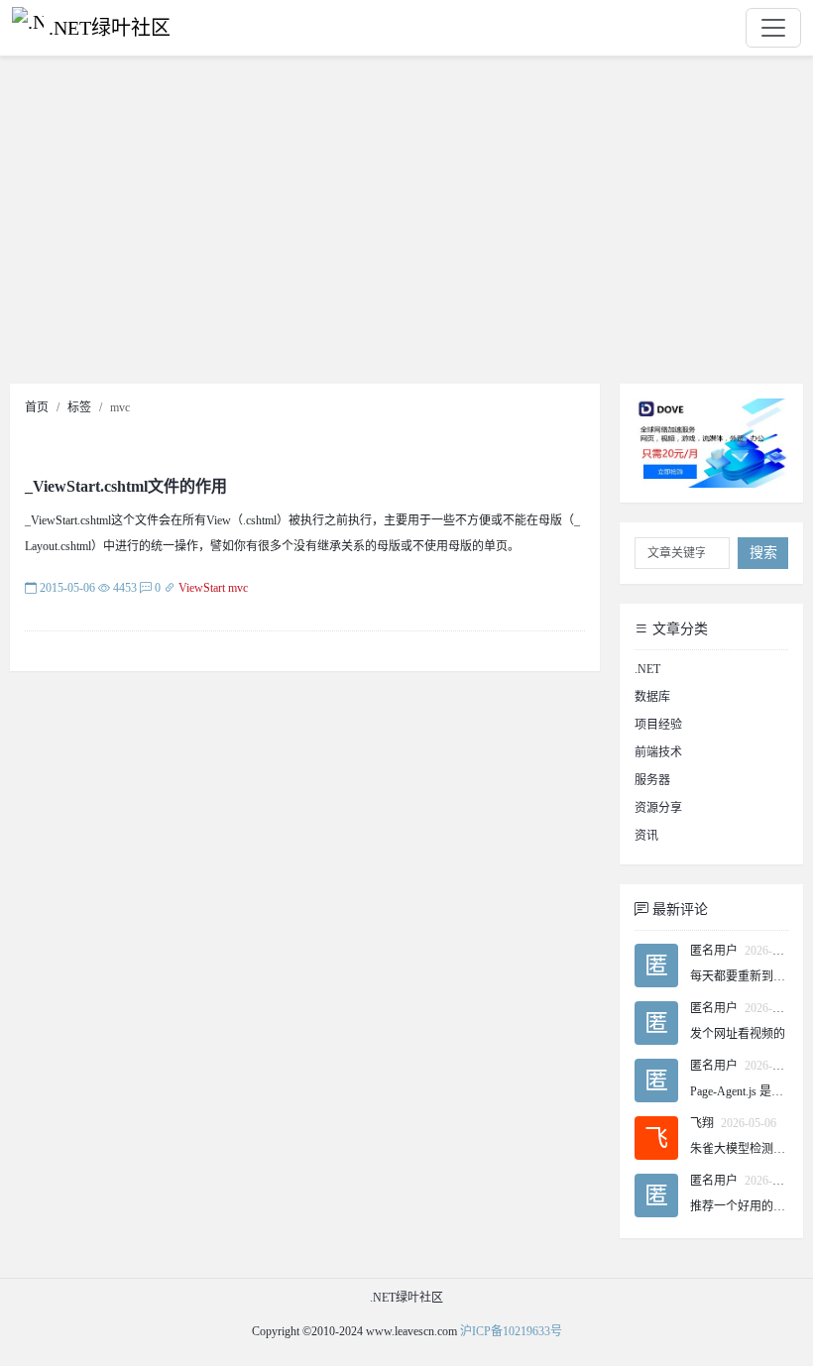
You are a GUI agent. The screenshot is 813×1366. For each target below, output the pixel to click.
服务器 (652, 780)
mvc (238, 588)
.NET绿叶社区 (110, 28)
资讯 (646, 836)
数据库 (652, 697)
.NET (647, 669)
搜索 (763, 552)
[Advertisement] (406, 225)
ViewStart (201, 588)
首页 (37, 407)
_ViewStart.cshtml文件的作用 (126, 486)
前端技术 (658, 752)
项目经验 (658, 725)
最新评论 (678, 909)
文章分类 (678, 629)
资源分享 (658, 808)
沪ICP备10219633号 (511, 1331)
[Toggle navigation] (773, 28)
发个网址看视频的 (737, 1034)
